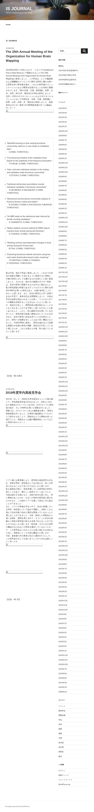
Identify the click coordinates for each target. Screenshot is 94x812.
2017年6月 (63, 300)
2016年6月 (63, 354)
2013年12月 (63, 491)
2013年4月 (63, 528)
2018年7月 (63, 240)
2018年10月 (63, 227)
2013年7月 (63, 514)
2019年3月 (63, 204)
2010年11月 (63, 660)
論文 (60, 756)
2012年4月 (63, 582)
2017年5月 (63, 304)
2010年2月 (63, 687)
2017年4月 (63, 309)
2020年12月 (63, 131)
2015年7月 (63, 405)
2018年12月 (63, 218)
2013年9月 (63, 505)
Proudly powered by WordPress (17, 806)
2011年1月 (63, 651)
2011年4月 (63, 637)
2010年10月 (63, 664)
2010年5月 (63, 678)
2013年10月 (63, 500)
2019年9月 (63, 177)
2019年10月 (63, 172)
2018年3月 (63, 259)
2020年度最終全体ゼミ (67, 84)
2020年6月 (63, 145)
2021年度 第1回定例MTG (68, 70)
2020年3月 (63, 149)
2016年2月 (63, 373)
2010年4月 (63, 683)
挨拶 (60, 729)
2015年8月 (63, 400)
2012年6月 (63, 573)
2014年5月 (63, 468)
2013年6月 (63, 519)
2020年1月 (63, 158)
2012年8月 (63, 564)
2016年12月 (63, 327)
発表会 (61, 752)
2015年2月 (63, 427)
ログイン (62, 771)
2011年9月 (63, 614)
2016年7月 (63, 350)
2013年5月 (63, 523)
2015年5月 (63, 414)
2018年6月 (63, 245)
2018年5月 (63, 250)
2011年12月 (63, 601)
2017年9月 (63, 286)
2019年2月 (63, 208)
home (8, 24)
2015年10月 (63, 391)
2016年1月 (63, 377)
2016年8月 (63, 345)
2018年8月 (63, 236)
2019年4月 (63, 199)
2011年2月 (63, 646)
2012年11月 (63, 550)
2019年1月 (63, 213)
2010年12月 (63, 655)
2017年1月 (63, 322)
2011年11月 (63, 605)
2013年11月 (63, 496)
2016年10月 (63, 336)
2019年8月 (63, 181)
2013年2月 (63, 537)
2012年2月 (63, 591)
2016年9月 (63, 341)
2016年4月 (63, 363)
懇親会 (61, 66)
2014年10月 (63, 446)
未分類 (61, 743)
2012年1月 (63, 596)
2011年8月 (63, 619)
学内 (60, 724)
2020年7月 (63, 140)
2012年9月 (63, 559)
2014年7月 (63, 459)
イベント (62, 706)
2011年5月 (63, 633)
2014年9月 (63, 450)
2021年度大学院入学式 (67, 75)
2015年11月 (63, 386)
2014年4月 (63, 473)
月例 (60, 738)
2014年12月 (63, 436)
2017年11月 (63, 277)
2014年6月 (63, 464)
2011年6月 (63, 628)
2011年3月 (63, 642)
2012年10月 (63, 555)
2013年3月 (63, 532)
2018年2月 (63, 263)
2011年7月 (63, 623)
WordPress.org (64, 784)
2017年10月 (63, 281)
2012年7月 (63, 569)
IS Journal (19, 8)
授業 (60, 733)
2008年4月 (63, 692)
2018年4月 (63, 254)
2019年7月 (63, 186)
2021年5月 (63, 108)
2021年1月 (63, 126)
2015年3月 (63, 423)
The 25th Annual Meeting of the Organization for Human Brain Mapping (29, 56)
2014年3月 (63, 477)
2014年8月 (63, 455)
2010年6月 (63, 673)
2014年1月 (63, 487)
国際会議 (62, 715)
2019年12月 (63, 163)
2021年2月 (63, 122)
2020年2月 (63, 154)
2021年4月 (63, 113)
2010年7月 (63, 669)
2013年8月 (63, 509)
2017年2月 (63, 318)
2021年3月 (63, 117)
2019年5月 (63, 195)
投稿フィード (64, 775)
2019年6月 (63, 190)
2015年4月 (63, 418)
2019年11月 (63, 167)
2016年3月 (63, 368)
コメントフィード (65, 780)
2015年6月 (63, 409)
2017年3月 (63, 313)
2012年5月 (63, 578)
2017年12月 (63, 272)
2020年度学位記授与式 (67, 80)
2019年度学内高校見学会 (23, 392)
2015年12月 (63, 382)
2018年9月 (63, 231)
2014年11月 (63, 441)
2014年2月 (63, 482)
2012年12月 (63, 546)
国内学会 (62, 711)
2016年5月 (63, 359)
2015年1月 (63, 432)
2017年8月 (63, 291)
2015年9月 (63, 395)
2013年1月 (63, 541)
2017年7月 (63, 295)
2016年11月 (63, 332)
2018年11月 (63, 222)
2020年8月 (63, 136)
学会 (60, 720)
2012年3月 (63, 587)
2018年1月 (63, 268)
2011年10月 (63, 610)
